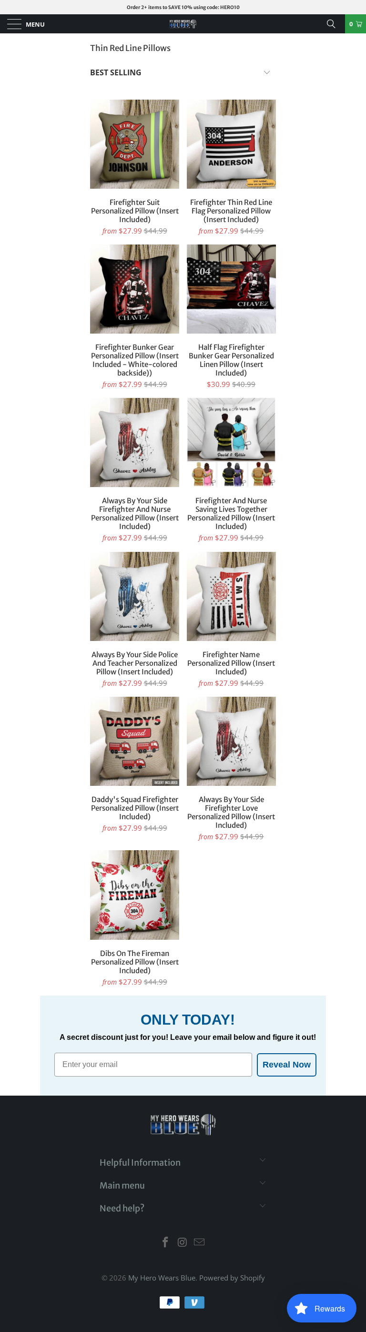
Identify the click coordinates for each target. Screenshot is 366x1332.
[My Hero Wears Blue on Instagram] (182, 1242)
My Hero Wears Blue (161, 1277)
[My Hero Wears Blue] (183, 23)
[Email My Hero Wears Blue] (200, 1242)
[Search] (334, 24)
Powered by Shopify (232, 1277)
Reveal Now (287, 1064)
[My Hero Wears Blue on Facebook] (165, 1242)
